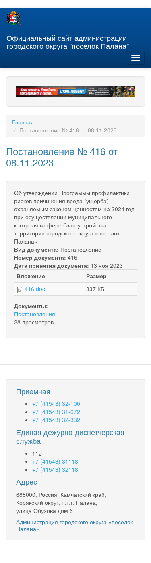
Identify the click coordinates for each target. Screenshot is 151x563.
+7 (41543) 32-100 (56, 403)
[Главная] (13, 18)
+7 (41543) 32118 (55, 469)
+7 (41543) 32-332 (56, 420)
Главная (23, 122)
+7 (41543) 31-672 (56, 412)
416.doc (35, 289)
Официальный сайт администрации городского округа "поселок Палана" (67, 40)
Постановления (34, 314)
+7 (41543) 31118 (55, 461)
